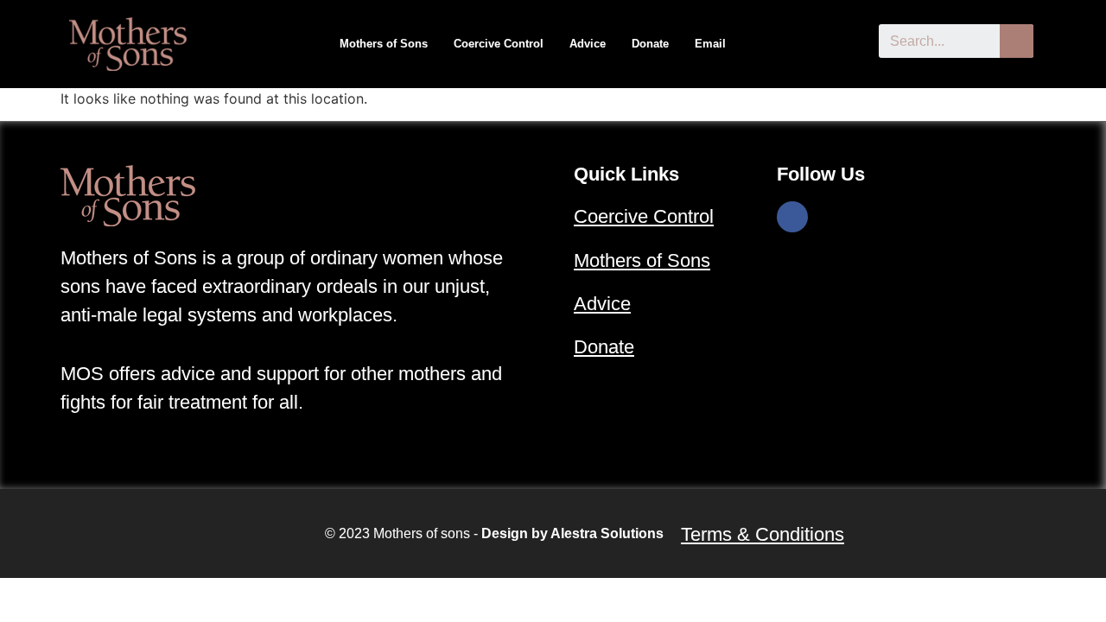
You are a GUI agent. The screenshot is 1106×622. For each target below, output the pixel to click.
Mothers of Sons (384, 43)
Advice (587, 43)
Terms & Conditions (762, 534)
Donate (650, 43)
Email (710, 43)
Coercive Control (498, 43)
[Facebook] (792, 216)
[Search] (1016, 41)
